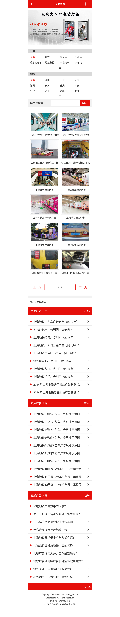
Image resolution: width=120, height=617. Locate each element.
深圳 (32, 85)
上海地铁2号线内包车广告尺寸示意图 (56, 414)
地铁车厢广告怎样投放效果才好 (53, 569)
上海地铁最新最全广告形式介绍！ (54, 537)
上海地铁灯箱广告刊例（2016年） (54, 337)
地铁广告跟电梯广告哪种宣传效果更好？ (58, 561)
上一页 (37, 287)
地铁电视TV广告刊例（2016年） (53, 361)
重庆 (62, 85)
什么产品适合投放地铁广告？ (51, 530)
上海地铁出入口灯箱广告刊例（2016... (57, 345)
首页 (32, 302)
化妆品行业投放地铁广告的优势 (53, 545)
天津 (47, 85)
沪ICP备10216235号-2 (60, 600)
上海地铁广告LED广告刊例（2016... (55, 353)
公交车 (63, 57)
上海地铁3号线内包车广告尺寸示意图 (56, 422)
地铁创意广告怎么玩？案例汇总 (53, 577)
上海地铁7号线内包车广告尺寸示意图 (56, 453)
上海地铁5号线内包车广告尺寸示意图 (56, 437)
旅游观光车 (36, 62)
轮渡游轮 (49, 62)
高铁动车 (64, 62)
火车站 (78, 62)
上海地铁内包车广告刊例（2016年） (56, 322)
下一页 (83, 287)
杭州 (77, 91)
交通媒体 (41, 302)
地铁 (47, 57)
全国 (47, 80)
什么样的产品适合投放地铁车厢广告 (55, 522)
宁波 (32, 91)
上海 (62, 80)
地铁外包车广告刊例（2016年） (53, 329)
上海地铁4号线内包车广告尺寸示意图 (56, 429)
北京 (77, 80)
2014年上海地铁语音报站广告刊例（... (57, 384)
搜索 (84, 103)
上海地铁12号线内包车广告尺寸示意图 (57, 484)
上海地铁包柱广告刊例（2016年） (54, 369)
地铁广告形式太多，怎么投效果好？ (55, 553)
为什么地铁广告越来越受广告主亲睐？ (57, 514)
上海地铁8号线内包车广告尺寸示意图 (56, 461)
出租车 (78, 57)
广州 (77, 85)
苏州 (47, 91)
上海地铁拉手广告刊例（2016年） (54, 376)
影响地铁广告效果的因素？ (50, 506)
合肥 (62, 91)
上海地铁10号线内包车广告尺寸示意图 (57, 469)
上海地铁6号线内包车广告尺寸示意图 (56, 445)
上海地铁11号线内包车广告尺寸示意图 (57, 477)
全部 (32, 57)
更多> (87, 311)
